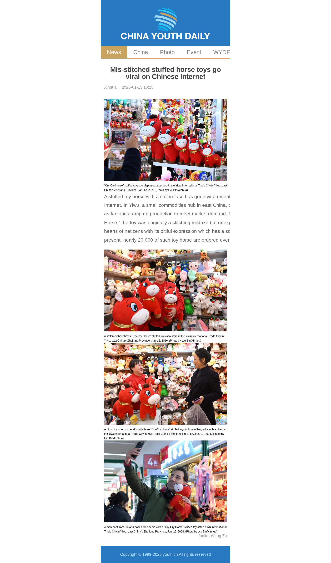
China (140, 52)
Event (194, 52)
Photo (167, 52)
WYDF (221, 52)
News (114, 52)
